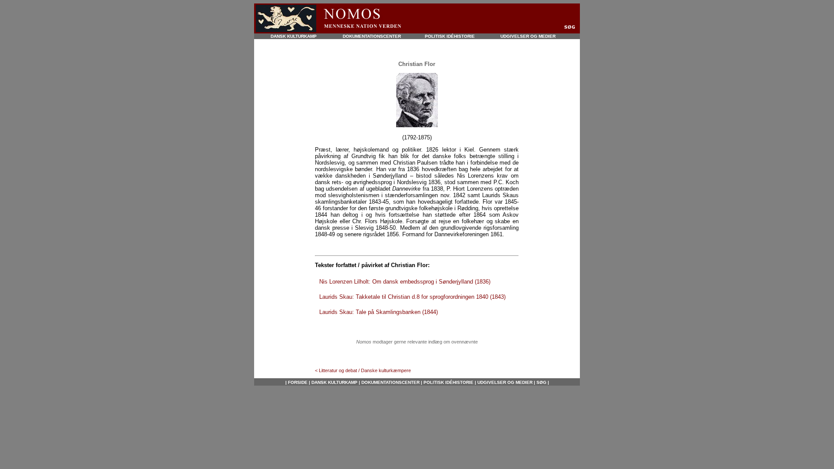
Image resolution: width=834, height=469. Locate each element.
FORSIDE (298, 382)
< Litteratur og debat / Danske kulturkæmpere (363, 370)
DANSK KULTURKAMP (294, 36)
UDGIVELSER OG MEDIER (528, 36)
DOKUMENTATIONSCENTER (372, 36)
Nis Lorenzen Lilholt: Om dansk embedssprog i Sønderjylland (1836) (404, 281)
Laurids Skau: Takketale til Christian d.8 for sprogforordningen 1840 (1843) (412, 297)
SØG (540, 382)
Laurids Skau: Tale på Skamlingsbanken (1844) (378, 312)
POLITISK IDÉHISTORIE (450, 36)
